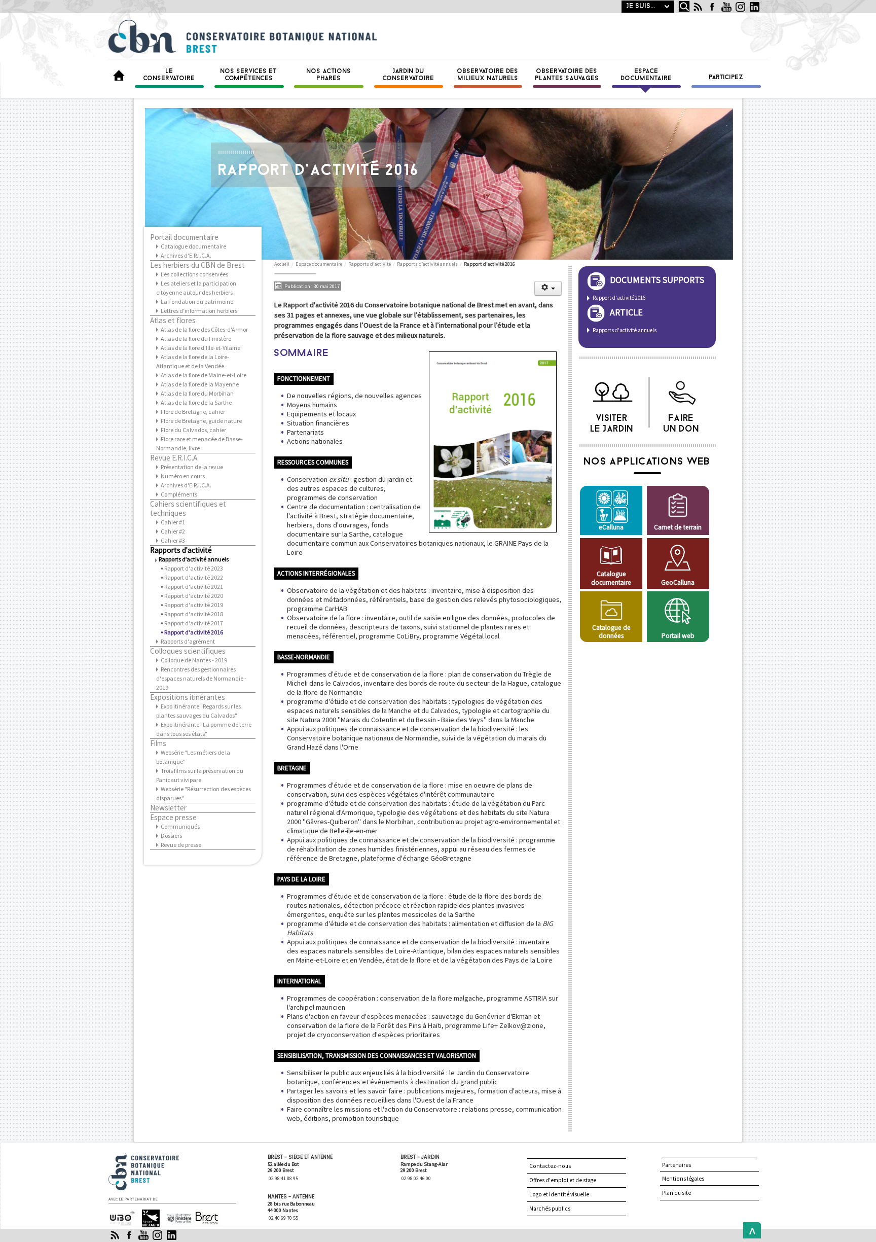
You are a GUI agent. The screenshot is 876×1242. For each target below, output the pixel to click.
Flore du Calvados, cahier (193, 430)
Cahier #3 (173, 540)
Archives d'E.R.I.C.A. (186, 255)
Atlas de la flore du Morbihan (197, 393)
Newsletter (168, 807)
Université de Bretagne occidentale (121, 1219)
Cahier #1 (173, 522)
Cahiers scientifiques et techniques (188, 509)
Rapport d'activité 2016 (193, 632)
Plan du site (676, 1192)
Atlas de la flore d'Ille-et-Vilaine (200, 347)
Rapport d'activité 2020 (193, 595)
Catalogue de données (611, 631)
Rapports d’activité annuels (194, 559)
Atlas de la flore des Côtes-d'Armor (204, 329)
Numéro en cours (183, 476)
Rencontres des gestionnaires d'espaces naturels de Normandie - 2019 (201, 678)
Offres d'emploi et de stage (562, 1180)
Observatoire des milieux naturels (488, 75)
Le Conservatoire (169, 75)
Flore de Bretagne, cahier (193, 411)
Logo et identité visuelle (559, 1194)
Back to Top (749, 1230)
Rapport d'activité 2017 (193, 623)
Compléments (179, 494)
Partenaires (676, 1164)
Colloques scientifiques (188, 651)
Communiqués (180, 826)
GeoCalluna (678, 582)
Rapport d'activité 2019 (193, 605)
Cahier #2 (173, 531)
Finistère (175, 1214)
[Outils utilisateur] (548, 288)
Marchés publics (549, 1208)
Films (158, 743)
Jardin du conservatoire (408, 75)
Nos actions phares (329, 75)
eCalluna (611, 527)
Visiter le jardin (612, 421)
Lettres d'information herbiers (199, 310)
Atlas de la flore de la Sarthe (196, 402)
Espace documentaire (646, 75)
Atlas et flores (173, 320)
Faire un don (682, 421)
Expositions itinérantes (187, 697)
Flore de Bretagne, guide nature (201, 420)
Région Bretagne (146, 1218)
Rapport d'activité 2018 (193, 614)
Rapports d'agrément (188, 641)
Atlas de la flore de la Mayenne (200, 384)
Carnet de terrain (678, 527)
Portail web (678, 635)
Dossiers (171, 835)
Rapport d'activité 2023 (193, 568)
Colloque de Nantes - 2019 (194, 660)
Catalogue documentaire (193, 246)
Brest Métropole (204, 1218)
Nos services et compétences (249, 75)
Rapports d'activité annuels (624, 330)
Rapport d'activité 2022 (193, 577)
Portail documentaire (184, 237)
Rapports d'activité (181, 550)
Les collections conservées (194, 274)
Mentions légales (683, 1178)
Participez (726, 78)
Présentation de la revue (192, 467)
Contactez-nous (550, 1165)
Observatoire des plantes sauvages (567, 75)
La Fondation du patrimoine (197, 301)
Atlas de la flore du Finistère (196, 338)
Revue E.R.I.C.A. (174, 458)
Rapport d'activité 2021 (193, 586)
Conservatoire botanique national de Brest (154, 1157)
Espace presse (173, 817)
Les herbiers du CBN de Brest (197, 265)
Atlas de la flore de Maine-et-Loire (203, 375)
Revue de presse (181, 844)
